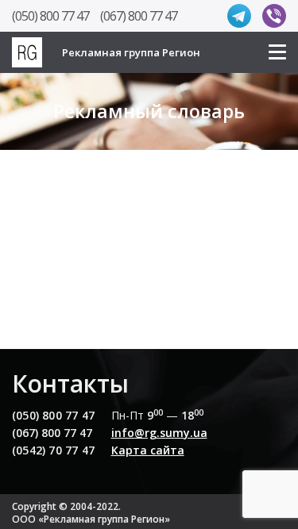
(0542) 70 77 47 (53, 450)
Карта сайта (147, 450)
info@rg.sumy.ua (159, 432)
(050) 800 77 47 (50, 16)
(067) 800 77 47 (138, 16)
